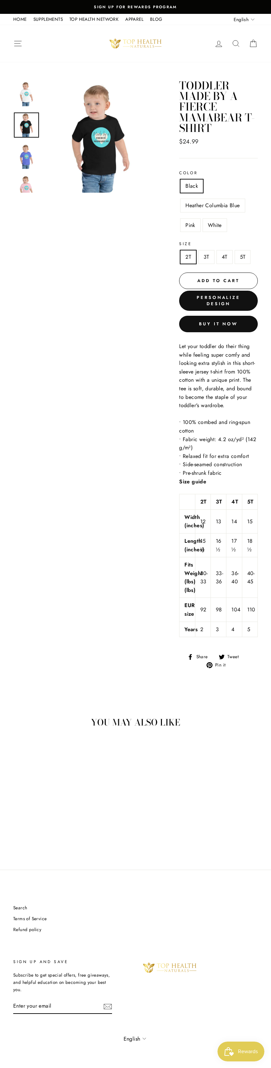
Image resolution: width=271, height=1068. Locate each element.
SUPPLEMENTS (48, 19)
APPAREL (134, 19)
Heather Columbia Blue (212, 205)
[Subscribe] (107, 1006)
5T (243, 257)
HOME (20, 19)
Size (185, 244)
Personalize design (218, 300)
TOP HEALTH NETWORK (94, 19)
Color (188, 173)
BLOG (156, 19)
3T (206, 257)
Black (191, 186)
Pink (190, 225)
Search (20, 907)
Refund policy (27, 929)
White (215, 225)
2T (188, 257)
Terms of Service (30, 918)
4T (224, 257)
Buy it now (218, 324)
